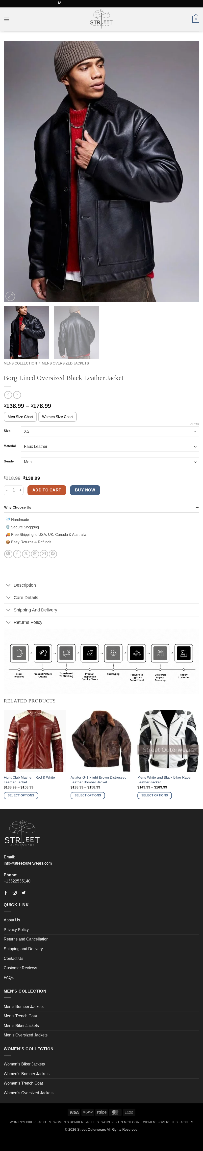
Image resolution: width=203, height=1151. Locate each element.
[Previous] (13, 172)
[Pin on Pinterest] (53, 554)
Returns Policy (28, 622)
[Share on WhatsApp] (8, 554)
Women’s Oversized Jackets (28, 1093)
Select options (21, 795)
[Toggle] (8, 585)
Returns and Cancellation (26, 939)
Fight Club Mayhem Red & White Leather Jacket (29, 779)
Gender (9, 461)
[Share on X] (26, 554)
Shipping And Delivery (35, 609)
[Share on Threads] (35, 554)
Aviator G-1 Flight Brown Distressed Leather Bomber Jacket (99, 779)
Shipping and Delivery (23, 949)
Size (7, 431)
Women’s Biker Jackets (24, 1064)
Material (10, 446)
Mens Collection (20, 363)
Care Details (26, 597)
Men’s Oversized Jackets (26, 1035)
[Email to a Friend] (44, 554)
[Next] (189, 172)
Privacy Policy (16, 930)
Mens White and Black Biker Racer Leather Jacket (164, 779)
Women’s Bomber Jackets (27, 1074)
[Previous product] (17, 395)
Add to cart (46, 490)
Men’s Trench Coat (20, 1016)
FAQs (9, 977)
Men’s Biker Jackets (21, 1026)
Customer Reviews (20, 968)
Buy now (85, 490)
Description (25, 585)
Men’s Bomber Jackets (24, 1006)
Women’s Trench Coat (23, 1083)
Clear (194, 424)
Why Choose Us (17, 507)
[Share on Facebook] (17, 554)
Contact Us (13, 958)
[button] (7, 19)
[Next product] (8, 395)
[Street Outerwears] (102, 19)
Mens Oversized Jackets (65, 363)
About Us (12, 920)
